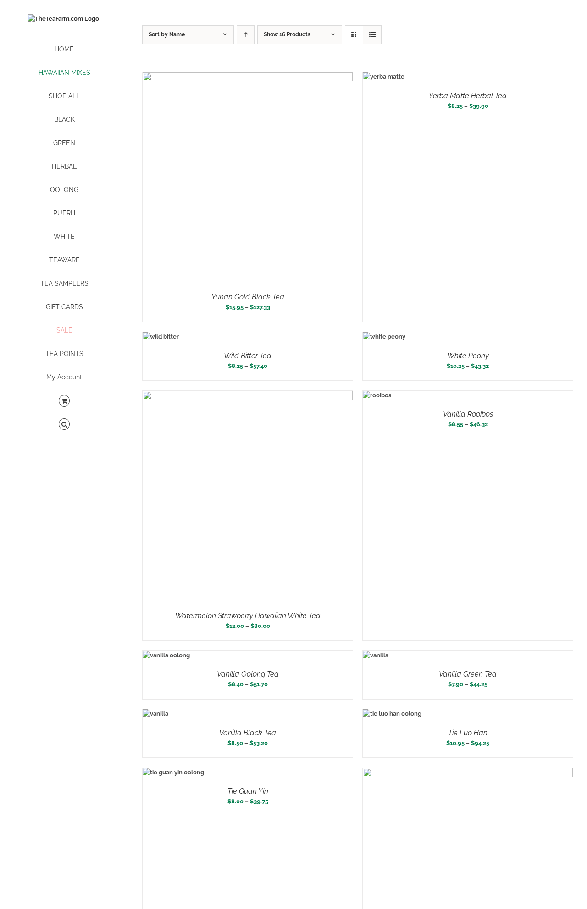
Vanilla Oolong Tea (248, 674)
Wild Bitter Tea (247, 355)
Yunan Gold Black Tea (247, 297)
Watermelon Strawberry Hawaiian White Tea (248, 615)
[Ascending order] (246, 34)
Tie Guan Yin (247, 791)
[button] (64, 424)
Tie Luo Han (467, 732)
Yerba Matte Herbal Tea (468, 95)
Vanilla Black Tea (247, 732)
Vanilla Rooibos (468, 414)
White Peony (468, 355)
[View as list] (372, 35)
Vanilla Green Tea (468, 674)
